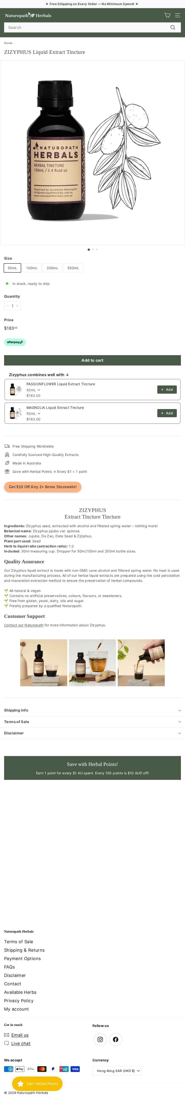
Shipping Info (16, 710)
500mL (73, 268)
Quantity (12, 296)
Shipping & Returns (24, 950)
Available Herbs (20, 992)
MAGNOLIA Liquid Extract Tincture (55, 407)
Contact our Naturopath (24, 625)
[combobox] (92, 27)
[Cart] (167, 15)
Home (8, 43)
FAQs (9, 966)
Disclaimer (14, 733)
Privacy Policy (18, 1000)
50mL (12, 268)
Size (8, 258)
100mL (32, 268)
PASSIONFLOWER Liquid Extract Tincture (60, 384)
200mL (52, 268)
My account (16, 1009)
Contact (12, 983)
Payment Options (22, 958)
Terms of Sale (16, 721)
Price (9, 320)
